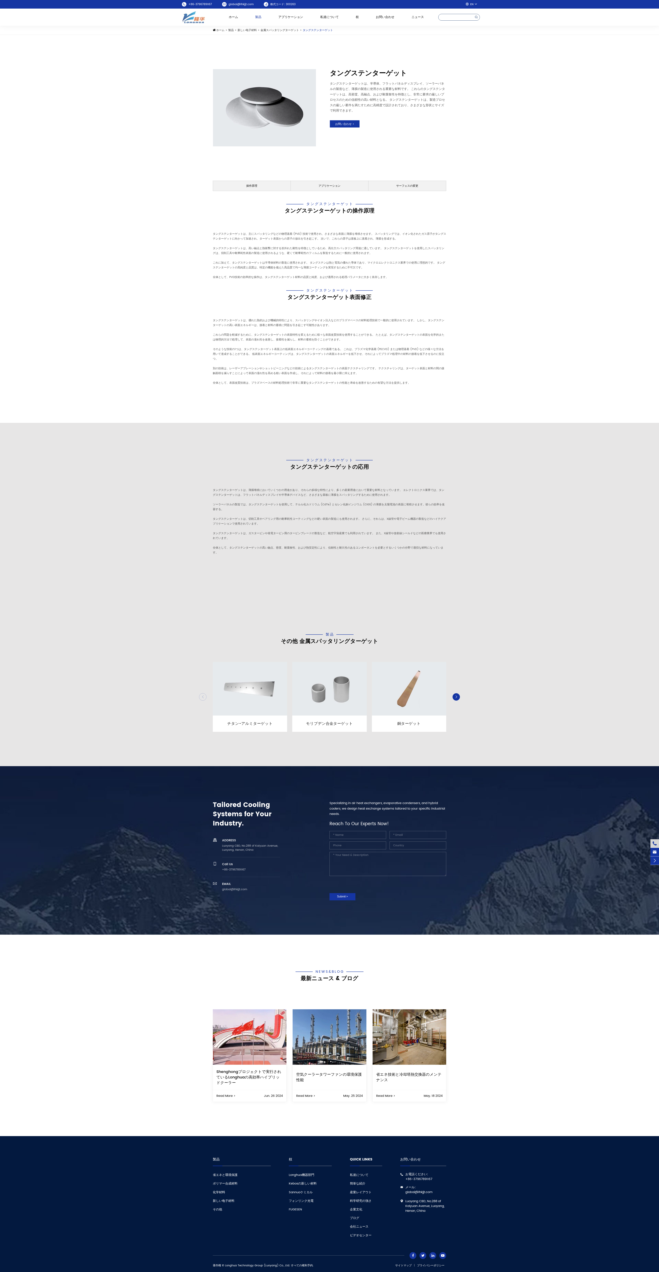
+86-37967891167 (200, 4)
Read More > (225, 1095)
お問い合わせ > (344, 124)
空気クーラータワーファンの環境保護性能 (329, 1077)
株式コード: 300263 (283, 4)
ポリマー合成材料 (225, 1183)
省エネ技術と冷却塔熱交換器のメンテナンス (409, 1077)
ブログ (354, 1218)
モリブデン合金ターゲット (329, 724)
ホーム (233, 17)
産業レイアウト (361, 1192)
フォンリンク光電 (301, 1201)
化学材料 (219, 1192)
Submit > (342, 896)
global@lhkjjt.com (241, 4)
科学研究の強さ (361, 1201)
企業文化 (356, 1209)
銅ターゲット (409, 724)
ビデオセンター (361, 1235)
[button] (202, 697)
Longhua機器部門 (301, 1175)
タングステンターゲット (318, 30)
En (471, 4)
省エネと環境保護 (225, 1175)
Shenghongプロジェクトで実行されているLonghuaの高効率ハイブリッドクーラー (248, 1077)
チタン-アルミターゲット (250, 724)
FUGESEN (295, 1209)
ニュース (418, 17)
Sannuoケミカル (301, 1192)
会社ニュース (359, 1226)
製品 (258, 17)
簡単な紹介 (357, 1183)
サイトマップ (403, 1265)
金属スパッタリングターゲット (280, 30)
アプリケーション (290, 17)
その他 (217, 1209)
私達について (329, 17)
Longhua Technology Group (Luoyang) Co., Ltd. (257, 1265)
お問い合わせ (385, 17)
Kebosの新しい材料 (303, 1183)
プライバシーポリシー (430, 1265)
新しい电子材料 (247, 30)
